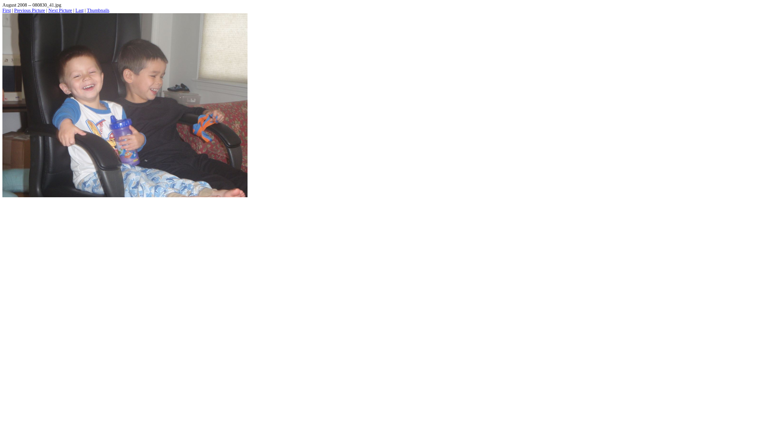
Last (79, 10)
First (6, 10)
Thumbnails (98, 10)
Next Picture (60, 10)
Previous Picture (29, 10)
